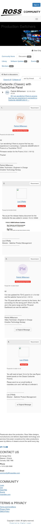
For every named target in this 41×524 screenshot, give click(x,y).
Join (1, 487)
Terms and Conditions (8, 507)
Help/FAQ (3, 490)
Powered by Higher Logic (20, 523)
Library (4, 61)
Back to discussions (10, 74)
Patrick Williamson (20, 126)
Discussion (25, 56)
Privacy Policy (5, 509)
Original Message (23, 330)
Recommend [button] (35, 108)
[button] (3, 92)
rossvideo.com (5, 494)
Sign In (36, 5)
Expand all (7, 79)
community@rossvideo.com (10, 473)
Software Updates (18, 61)
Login (2, 485)
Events (34, 61)
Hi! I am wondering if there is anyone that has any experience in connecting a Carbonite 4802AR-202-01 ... (22, 98)
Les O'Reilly (21, 201)
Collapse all (16, 79)
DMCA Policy (4, 511)
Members (7, 66)
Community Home (8, 56)
